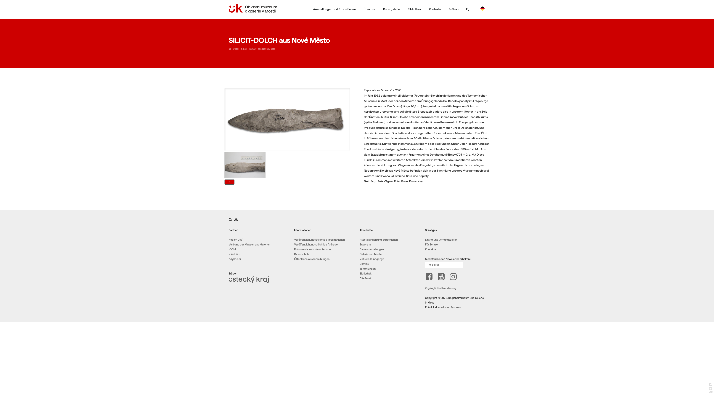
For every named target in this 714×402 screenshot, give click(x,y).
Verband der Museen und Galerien (249, 244)
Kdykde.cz (235, 259)
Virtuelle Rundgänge (372, 259)
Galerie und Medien (371, 254)
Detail (236, 48)
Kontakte (435, 9)
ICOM (232, 249)
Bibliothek (414, 9)
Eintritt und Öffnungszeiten (441, 239)
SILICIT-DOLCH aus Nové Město (258, 48)
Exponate (365, 244)
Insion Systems (452, 307)
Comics (364, 263)
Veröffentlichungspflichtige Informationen (319, 239)
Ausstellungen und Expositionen (334, 9)
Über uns (369, 9)
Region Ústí (235, 239)
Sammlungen (368, 268)
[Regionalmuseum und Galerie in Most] (230, 48)
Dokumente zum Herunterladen (313, 249)
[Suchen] (467, 9)
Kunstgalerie (391, 9)
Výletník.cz (235, 254)
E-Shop (454, 9)
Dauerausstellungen (372, 249)
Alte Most (365, 278)
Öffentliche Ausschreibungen (311, 259)
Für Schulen (432, 244)
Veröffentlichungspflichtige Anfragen (316, 244)
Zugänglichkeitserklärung (440, 288)
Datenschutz (301, 254)
